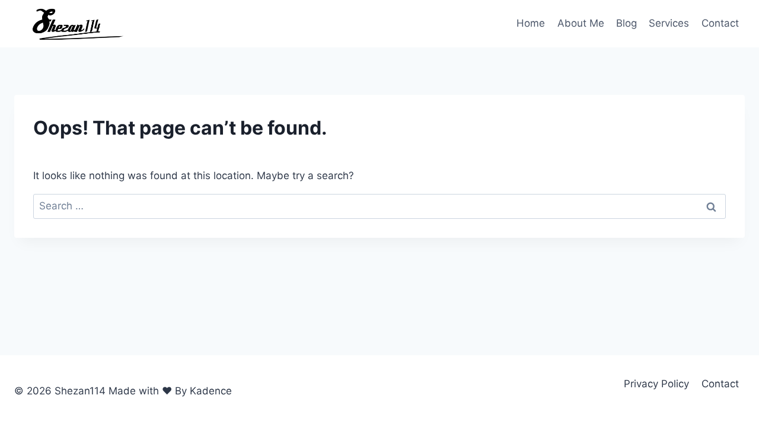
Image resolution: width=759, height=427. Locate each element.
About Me (580, 23)
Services (669, 23)
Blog (626, 23)
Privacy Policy (656, 384)
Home (530, 23)
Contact (720, 23)
